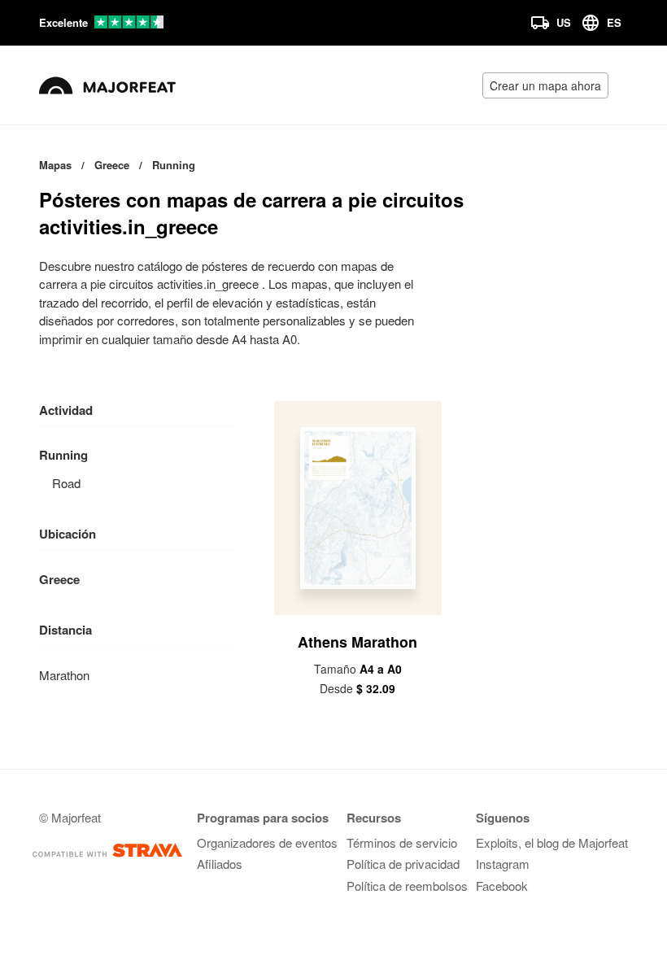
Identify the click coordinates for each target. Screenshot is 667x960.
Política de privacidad (403, 863)
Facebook (502, 885)
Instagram (503, 863)
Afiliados (219, 863)
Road (66, 482)
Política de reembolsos (407, 885)
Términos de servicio (402, 842)
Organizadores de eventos (267, 842)
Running (63, 455)
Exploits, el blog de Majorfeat (552, 842)
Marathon (64, 674)
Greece (59, 579)
